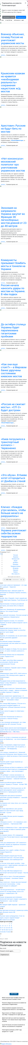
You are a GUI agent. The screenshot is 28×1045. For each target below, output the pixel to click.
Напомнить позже (8, 17)
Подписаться (21, 17)
